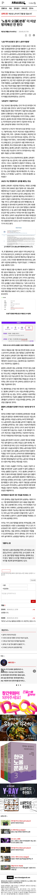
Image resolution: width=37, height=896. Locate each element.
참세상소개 (4, 881)
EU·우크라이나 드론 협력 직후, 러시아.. (13, 672)
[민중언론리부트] (18, 714)
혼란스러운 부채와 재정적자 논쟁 (20, 831)
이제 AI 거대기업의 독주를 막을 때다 (13, 641)
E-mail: (19, 890)
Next (34, 671)
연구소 (31, 8)
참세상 (18, 3)
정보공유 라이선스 (24, 894)
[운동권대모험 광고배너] (18, 811)
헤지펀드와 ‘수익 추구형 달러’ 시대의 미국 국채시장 (23, 867)
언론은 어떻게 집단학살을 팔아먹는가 (22, 858)
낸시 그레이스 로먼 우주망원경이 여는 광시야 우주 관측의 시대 (23, 840)
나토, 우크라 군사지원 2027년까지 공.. (13, 675)
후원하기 (10, 881)
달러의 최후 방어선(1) (21, 849)
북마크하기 (30, 35)
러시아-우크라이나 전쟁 (15, 662)
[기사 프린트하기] (34, 35)
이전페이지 (23, 881)
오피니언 (24, 8)
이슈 (10, 8)
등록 (33, 601)
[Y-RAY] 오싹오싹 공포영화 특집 (12, 647)
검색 (34, 3)
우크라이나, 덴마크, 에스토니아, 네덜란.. (13, 678)
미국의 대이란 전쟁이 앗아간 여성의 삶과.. (15, 638)
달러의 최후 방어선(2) (9, 634)
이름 (4, 585)
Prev (2, 671)
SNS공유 (26, 35)
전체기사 (4, 8)
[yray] (18, 797)
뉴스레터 (30, 881)
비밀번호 (5, 588)
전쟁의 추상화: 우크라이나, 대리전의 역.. (13, 669)
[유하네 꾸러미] (18, 740)
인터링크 (16, 8)
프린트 (34, 35)
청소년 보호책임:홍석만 (15, 882)
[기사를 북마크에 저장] (30, 35)
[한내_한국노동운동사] (18, 783)
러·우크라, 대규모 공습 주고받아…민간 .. (13, 680)
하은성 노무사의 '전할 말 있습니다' (20, 13)
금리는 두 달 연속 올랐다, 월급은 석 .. (13, 644)
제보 (31, 3)
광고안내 (16, 881)
